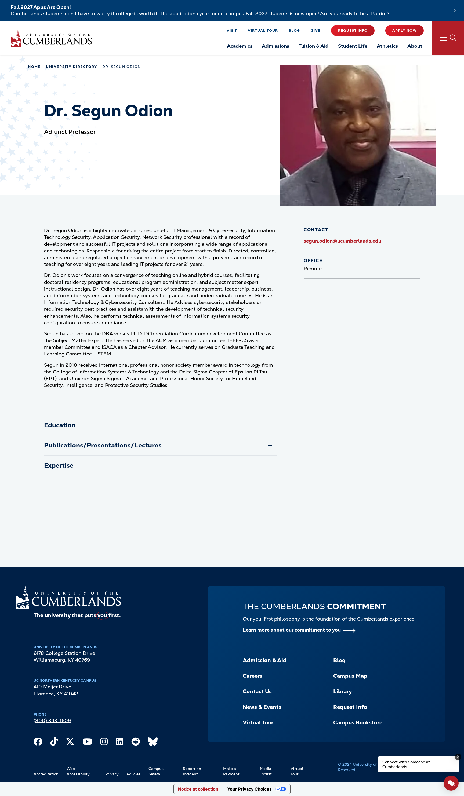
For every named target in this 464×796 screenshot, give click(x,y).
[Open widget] (451, 783)
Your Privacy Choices (249, 789)
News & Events (262, 706)
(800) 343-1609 (52, 720)
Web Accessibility (78, 771)
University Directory (71, 66)
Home (34, 66)
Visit (232, 30)
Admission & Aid (265, 660)
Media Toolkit (266, 771)
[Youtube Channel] (87, 743)
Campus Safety (156, 771)
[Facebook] (38, 743)
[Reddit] (135, 743)
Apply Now (404, 30)
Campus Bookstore (357, 722)
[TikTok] (54, 743)
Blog (294, 30)
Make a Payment (231, 771)
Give (315, 30)
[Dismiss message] (458, 757)
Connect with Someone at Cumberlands (406, 764)
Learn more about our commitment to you (292, 630)
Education (60, 425)
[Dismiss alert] (455, 10)
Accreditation (46, 774)
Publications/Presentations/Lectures (103, 445)
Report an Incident (192, 771)
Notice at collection (198, 789)
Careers (252, 675)
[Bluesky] (153, 743)
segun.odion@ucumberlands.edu (342, 241)
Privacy (112, 774)
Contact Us (257, 691)
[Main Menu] (448, 38)
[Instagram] (104, 743)
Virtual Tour (263, 30)
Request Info (353, 30)
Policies (133, 774)
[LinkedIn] (119, 743)
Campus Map (350, 675)
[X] (70, 743)
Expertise (59, 465)
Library (342, 691)
